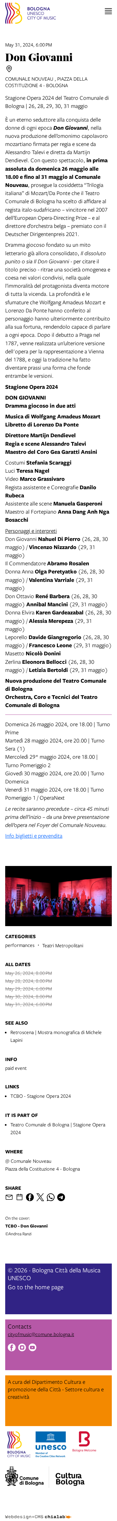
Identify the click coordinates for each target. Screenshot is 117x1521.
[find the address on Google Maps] (9, 69)
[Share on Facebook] (30, 1197)
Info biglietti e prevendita (33, 835)
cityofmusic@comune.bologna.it (41, 1334)
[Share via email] (9, 1197)
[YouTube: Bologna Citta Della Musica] (32, 1348)
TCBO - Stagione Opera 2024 (40, 1096)
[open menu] (108, 11)
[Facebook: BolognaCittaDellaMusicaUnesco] (12, 1348)
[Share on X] (40, 1197)
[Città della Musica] (69, 1475)
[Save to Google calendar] (19, 1197)
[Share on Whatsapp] (51, 1197)
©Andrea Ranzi (26, 1226)
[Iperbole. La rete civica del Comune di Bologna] (27, 1477)
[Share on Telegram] (61, 1197)
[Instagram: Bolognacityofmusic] (22, 1348)
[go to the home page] (30, 14)
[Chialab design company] (38, 1512)
